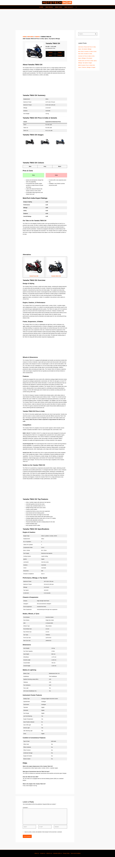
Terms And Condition (76, 853)
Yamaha (37, 36)
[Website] (60, 827)
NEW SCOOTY (69, 7)
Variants (50, 52)
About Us (36, 853)
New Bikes (30, 36)
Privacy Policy (66, 853)
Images (60, 52)
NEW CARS (58, 7)
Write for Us (49, 853)
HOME (41, 7)
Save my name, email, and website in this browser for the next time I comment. (43, 832)
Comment (25, 807)
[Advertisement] (51, 17)
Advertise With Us (57, 853)
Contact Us (42, 853)
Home (24, 36)
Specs (50, 55)
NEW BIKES (49, 7)
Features (60, 55)
